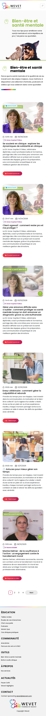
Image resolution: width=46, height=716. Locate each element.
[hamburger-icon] (42, 6)
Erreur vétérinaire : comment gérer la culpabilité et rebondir (22, 392)
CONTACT (7, 692)
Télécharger (12, 420)
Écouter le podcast (13, 173)
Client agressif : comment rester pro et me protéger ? (23, 226)
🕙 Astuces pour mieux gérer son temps (20, 470)
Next (31, 592)
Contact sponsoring (16, 696)
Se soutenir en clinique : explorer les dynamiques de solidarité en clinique (22, 145)
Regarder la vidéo (13, 578)
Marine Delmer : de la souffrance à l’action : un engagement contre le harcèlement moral (21, 553)
